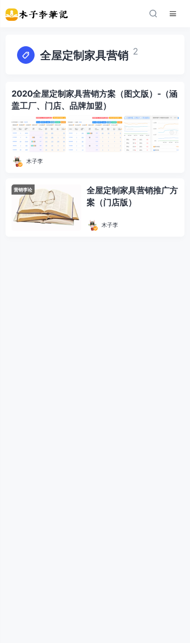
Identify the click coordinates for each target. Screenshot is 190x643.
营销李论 (23, 189)
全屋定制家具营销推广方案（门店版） (132, 196)
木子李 (34, 161)
